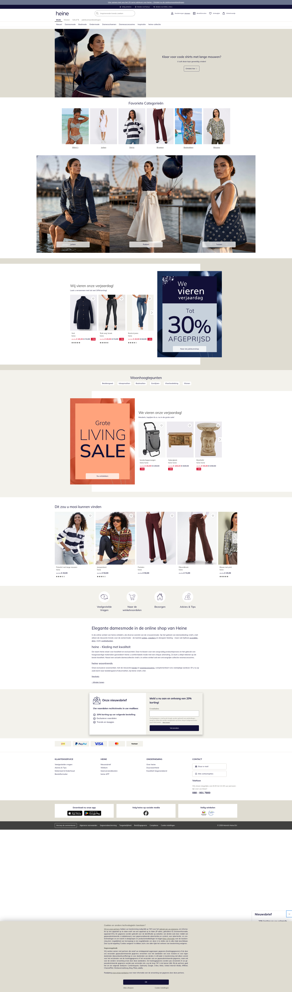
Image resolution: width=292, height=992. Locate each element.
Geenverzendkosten (109, 771)
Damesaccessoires (127, 24)
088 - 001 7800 (201, 792)
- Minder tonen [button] (98, 682)
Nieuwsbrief (106, 764)
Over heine (151, 764)
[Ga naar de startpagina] (62, 13)
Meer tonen (166, 722)
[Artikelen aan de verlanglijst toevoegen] (93, 299)
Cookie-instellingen (162, 988)
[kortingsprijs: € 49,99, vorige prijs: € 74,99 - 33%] (83, 313)
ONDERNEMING (154, 759)
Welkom (104, 767)
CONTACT (197, 759)
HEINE (104, 759)
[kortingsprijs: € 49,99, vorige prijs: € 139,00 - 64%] (151, 440)
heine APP (105, 774)
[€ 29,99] (74, 538)
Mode (58, 20)
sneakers (152, 638)
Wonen (67, 20)
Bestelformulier (61, 774)
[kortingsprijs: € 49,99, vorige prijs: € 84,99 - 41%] (140, 313)
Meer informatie (169, 939)
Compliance (154, 825)
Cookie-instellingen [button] (168, 825)
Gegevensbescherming (108, 825)
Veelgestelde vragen (63, 764)
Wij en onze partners (112, 929)
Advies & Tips (60, 767)
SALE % (75, 20)
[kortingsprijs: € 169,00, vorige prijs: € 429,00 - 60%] (180, 440)
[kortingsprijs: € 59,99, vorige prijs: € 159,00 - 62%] (208, 440)
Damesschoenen (109, 24)
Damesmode (70, 24)
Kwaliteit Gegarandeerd (156, 771)
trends (134, 668)
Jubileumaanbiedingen (91, 20)
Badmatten (140, 383)
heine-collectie (154, 24)
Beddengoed (107, 383)
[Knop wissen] (133, 13)
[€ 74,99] (197, 538)
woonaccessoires (147, 668)
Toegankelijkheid (125, 825)
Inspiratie (142, 24)
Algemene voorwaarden (88, 825)
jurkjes (144, 638)
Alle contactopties (205, 774)
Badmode (82, 24)
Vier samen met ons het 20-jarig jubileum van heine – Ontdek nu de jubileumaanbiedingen (146, 2)
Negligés (95, 676)
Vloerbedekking (171, 383)
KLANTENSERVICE (64, 759)
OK (146, 982)
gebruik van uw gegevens (168, 929)
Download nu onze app (84, 807)
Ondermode (94, 24)
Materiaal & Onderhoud (65, 771)
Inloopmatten (124, 383)
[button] (152, 312)
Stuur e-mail (203, 767)
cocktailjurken (107, 641)
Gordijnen (155, 383)
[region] (146, 956)
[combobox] (120, 13)
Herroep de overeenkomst (65, 825)
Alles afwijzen (128, 988)
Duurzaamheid (152, 767)
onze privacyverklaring (120, 973)
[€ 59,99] (115, 538)
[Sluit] (289, 914)
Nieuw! (59, 24)
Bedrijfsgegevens (140, 825)
